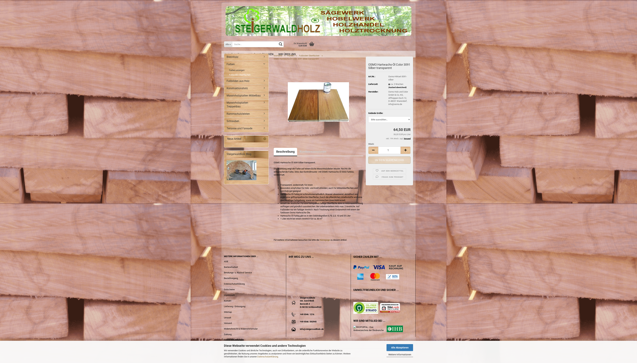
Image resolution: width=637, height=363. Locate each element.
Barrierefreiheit (231, 267)
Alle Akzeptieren (400, 347)
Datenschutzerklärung (267, 356)
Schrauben (233, 121)
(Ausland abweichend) (397, 87)
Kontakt (227, 301)
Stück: (371, 144)
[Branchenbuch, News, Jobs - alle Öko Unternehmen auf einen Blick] (370, 328)
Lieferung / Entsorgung (234, 306)
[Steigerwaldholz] (318, 21)
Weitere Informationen (399, 354)
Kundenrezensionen (313, 151)
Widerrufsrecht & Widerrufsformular (241, 329)
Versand (228, 323)
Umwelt (227, 317)
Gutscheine (229, 289)
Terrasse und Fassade (239, 128)
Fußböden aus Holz (238, 81)
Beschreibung (285, 151)
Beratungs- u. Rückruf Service (238, 272)
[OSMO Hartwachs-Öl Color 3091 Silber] (318, 100)
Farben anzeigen (237, 70)
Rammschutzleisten (238, 113)
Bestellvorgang (231, 278)
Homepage (325, 240)
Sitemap (228, 312)
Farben (231, 64)
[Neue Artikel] (264, 139)
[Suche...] (280, 44)
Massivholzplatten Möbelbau (244, 95)
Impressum (229, 295)
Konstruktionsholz (237, 88)
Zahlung (228, 334)
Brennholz (232, 57)
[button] (374, 3)
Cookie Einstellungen (234, 339)
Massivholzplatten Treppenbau (237, 104)
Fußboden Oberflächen (239, 75)
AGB (226, 261)
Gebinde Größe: (375, 113)
